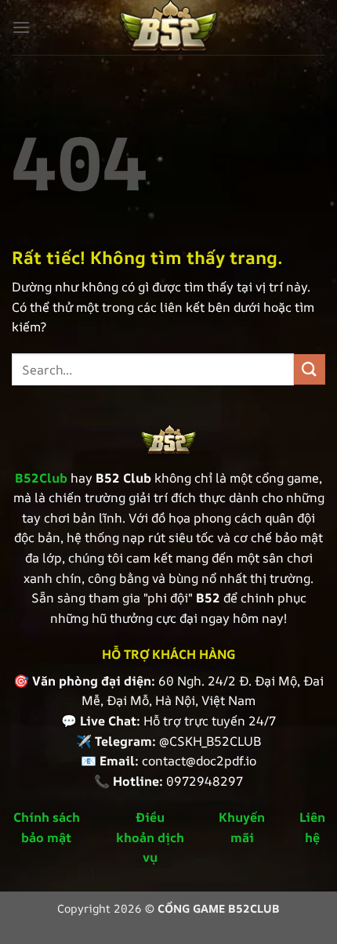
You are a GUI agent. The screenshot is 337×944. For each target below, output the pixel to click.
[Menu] (21, 27)
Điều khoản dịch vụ (150, 837)
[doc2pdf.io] (168, 27)
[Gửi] (309, 369)
